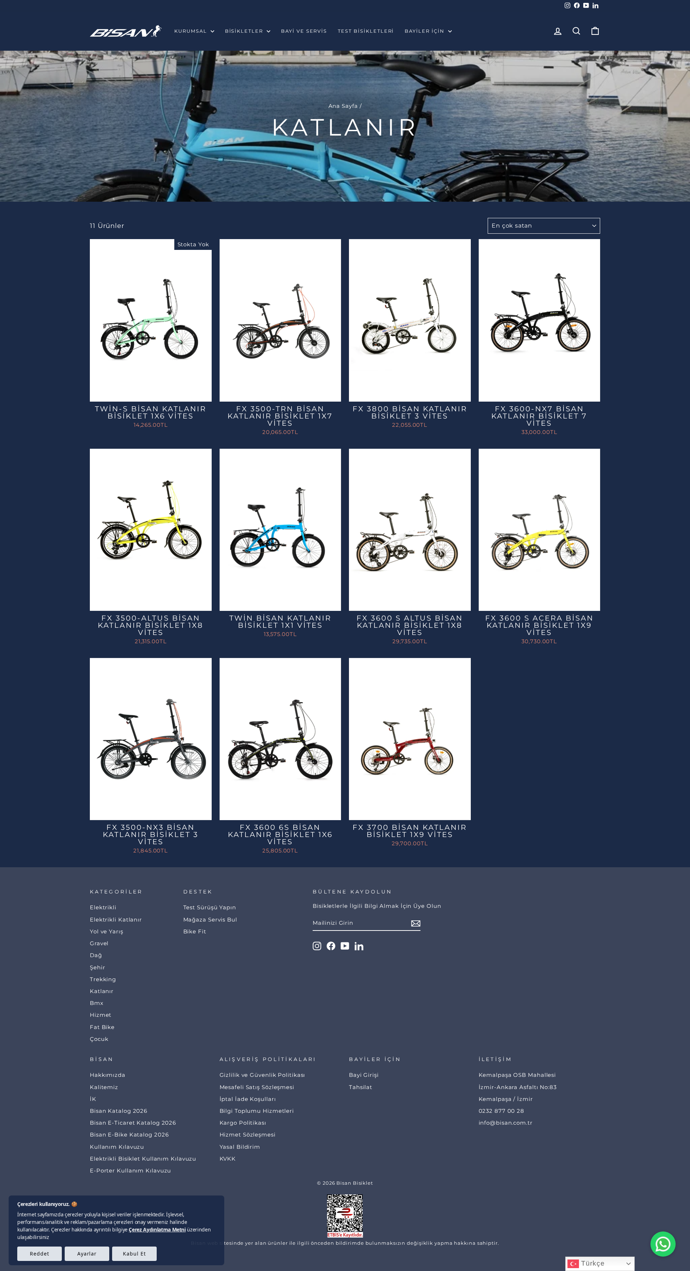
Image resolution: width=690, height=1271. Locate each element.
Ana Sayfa (343, 105)
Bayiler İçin (425, 31)
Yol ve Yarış (106, 931)
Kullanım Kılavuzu (117, 1146)
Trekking (103, 979)
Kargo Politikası (243, 1122)
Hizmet (100, 1014)
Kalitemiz (104, 1087)
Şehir (97, 967)
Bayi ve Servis (304, 31)
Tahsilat (360, 1087)
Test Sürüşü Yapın (209, 907)
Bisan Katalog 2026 (118, 1110)
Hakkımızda (107, 1074)
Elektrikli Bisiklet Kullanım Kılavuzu (143, 1158)
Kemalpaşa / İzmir (506, 1099)
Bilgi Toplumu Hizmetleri (257, 1110)
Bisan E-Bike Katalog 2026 (129, 1134)
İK (93, 1099)
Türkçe (591, 1263)
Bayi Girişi (364, 1074)
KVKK (228, 1158)
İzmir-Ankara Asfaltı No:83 (518, 1087)
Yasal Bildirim (240, 1146)
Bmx (97, 1003)
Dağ (96, 955)
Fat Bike (102, 1027)
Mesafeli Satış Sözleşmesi (257, 1087)
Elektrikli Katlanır (116, 919)
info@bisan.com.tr (506, 1122)
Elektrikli (103, 907)
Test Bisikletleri (366, 31)
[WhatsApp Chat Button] (663, 1244)
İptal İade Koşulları (248, 1099)
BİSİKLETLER (245, 31)
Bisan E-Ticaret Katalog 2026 (133, 1122)
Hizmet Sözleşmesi (248, 1134)
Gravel (99, 943)
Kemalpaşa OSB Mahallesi (517, 1074)
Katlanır (102, 991)
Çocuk (99, 1038)
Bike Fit (194, 931)
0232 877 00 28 (502, 1110)
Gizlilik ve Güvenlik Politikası (262, 1074)
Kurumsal (191, 31)
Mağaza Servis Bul (210, 919)
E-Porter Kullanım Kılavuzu (130, 1170)
